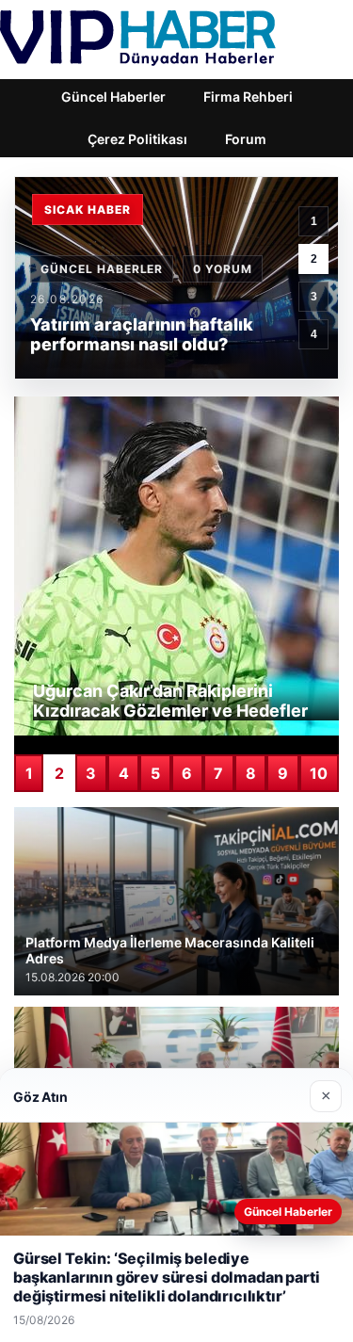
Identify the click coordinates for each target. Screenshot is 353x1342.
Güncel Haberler (113, 97)
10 (319, 773)
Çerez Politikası (137, 139)
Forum (245, 139)
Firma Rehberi (248, 97)
